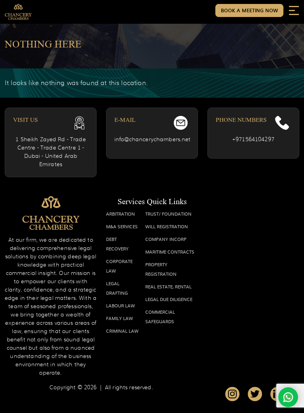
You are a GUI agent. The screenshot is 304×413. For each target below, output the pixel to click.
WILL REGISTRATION (166, 226)
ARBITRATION (120, 213)
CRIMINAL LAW (122, 331)
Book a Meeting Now (249, 10)
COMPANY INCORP (165, 239)
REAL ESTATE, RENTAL (168, 286)
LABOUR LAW (120, 305)
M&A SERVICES (122, 226)
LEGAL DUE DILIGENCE (168, 299)
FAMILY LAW (119, 318)
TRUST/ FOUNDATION (168, 213)
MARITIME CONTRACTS (169, 251)
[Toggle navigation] (294, 10)
